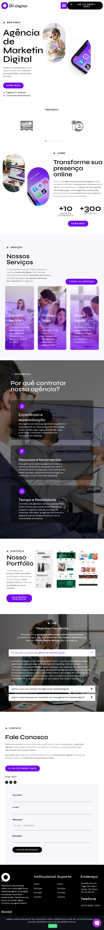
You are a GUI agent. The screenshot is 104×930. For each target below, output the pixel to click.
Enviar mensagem (27, 850)
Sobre (36, 884)
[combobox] (17, 825)
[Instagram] (10, 782)
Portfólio (38, 892)
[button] (64, 5)
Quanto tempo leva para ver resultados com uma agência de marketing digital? (47, 697)
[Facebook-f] (6, 782)
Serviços (38, 888)
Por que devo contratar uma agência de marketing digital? (38, 653)
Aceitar (53, 926)
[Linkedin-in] (15, 782)
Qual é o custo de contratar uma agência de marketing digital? (40, 689)
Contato (38, 897)
